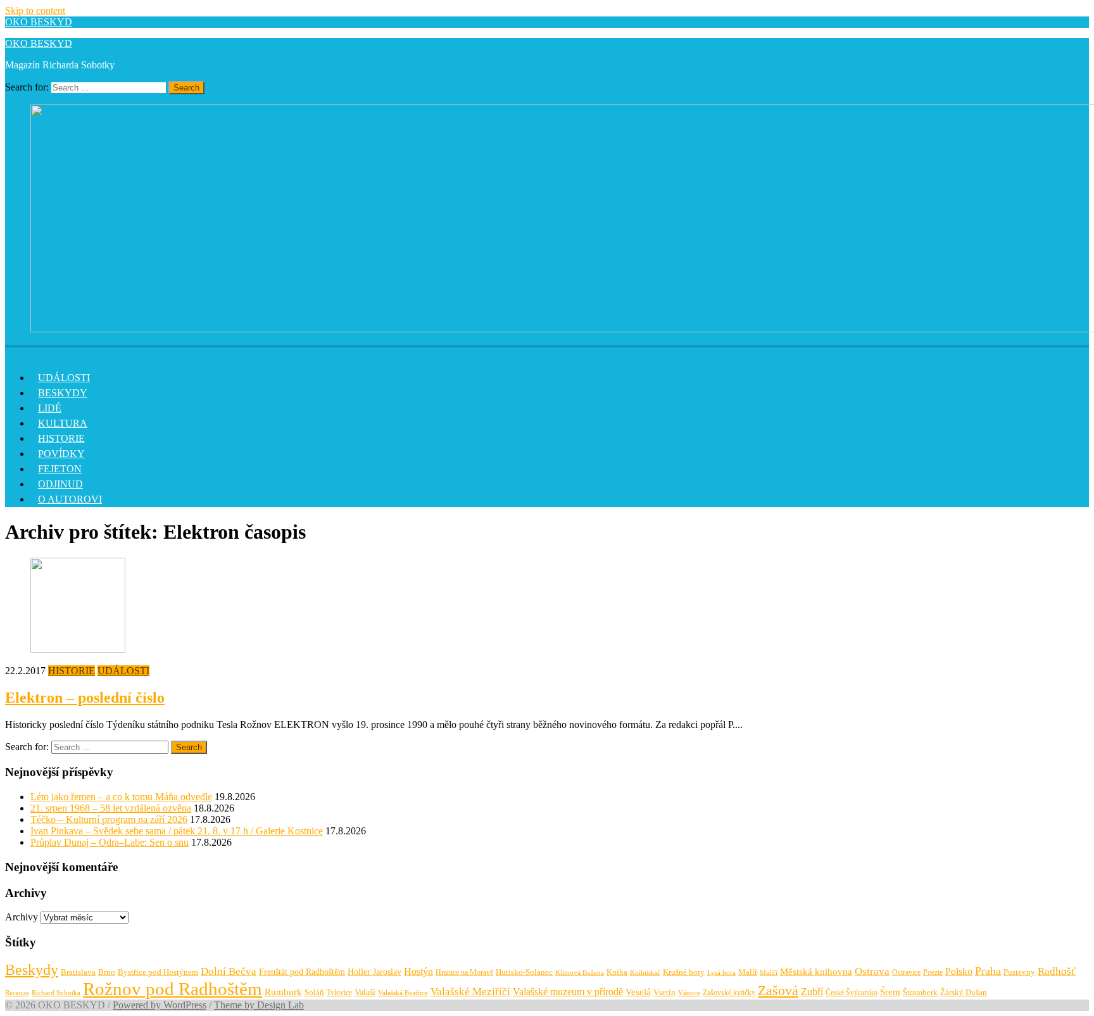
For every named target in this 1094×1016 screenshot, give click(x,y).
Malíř (747, 972)
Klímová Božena (579, 972)
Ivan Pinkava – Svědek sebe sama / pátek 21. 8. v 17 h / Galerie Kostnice (176, 830)
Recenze (17, 992)
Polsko (958, 971)
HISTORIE (61, 438)
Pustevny (1019, 972)
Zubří (812, 992)
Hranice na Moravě (464, 972)
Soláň (314, 992)
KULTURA (62, 423)
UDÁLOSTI (64, 377)
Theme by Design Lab (259, 1005)
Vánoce (689, 992)
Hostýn (418, 971)
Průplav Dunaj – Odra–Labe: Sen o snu (109, 842)
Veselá (638, 992)
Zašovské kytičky (729, 992)
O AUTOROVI (70, 499)
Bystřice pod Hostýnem (158, 972)
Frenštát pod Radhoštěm (302, 972)
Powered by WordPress (159, 1005)
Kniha (617, 972)
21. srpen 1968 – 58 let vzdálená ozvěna (110, 808)
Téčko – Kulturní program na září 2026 (108, 819)
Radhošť (1057, 971)
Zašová (778, 990)
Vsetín (664, 992)
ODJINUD (60, 484)
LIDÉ (49, 408)
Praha (988, 971)
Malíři (768, 972)
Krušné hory (684, 972)
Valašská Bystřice (403, 992)
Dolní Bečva (228, 971)
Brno (106, 972)
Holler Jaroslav (374, 972)
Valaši (365, 992)
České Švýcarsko (851, 992)
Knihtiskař (645, 972)
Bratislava (78, 972)
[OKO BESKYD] (12, 351)
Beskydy (31, 970)
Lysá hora (721, 972)
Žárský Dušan (963, 992)
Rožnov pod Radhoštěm (172, 989)
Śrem (890, 992)
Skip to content (35, 10)
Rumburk (283, 992)
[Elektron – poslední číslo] (77, 649)
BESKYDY (62, 392)
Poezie (933, 972)
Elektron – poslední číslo (85, 697)
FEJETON (60, 468)
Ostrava (872, 971)
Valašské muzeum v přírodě (568, 992)
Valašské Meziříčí (470, 992)
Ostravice (906, 972)
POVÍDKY (61, 453)
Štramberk (920, 992)
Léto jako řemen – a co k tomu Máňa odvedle (121, 796)
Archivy (21, 917)
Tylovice (339, 992)
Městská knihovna (816, 971)
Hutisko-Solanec (524, 972)
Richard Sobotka (56, 992)
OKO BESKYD (38, 21)
